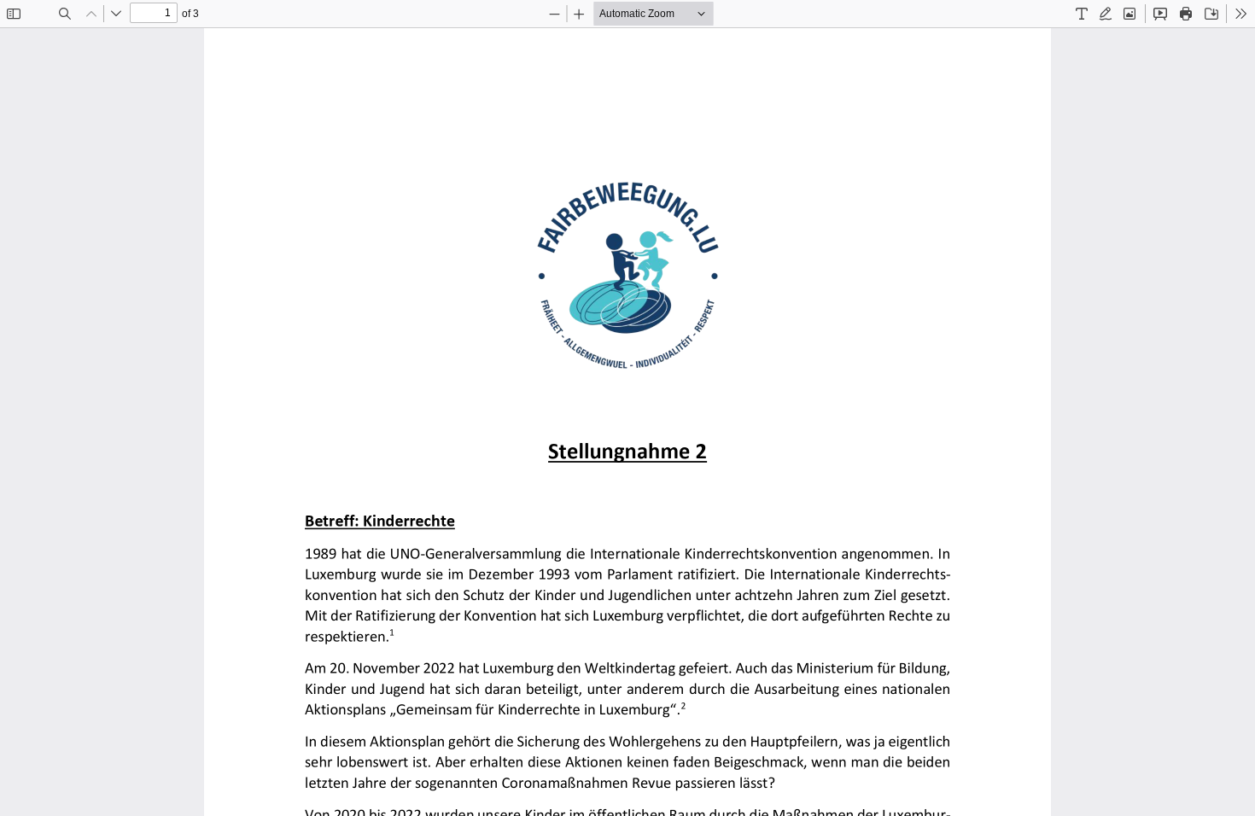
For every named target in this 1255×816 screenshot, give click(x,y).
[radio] (1082, 14)
